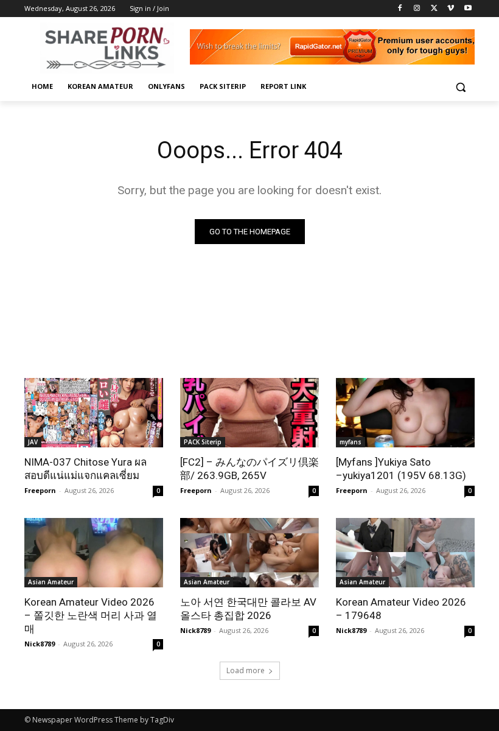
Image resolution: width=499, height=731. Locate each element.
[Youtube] (468, 9)
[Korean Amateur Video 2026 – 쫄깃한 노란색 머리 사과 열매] (93, 552)
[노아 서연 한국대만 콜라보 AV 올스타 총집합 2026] (249, 552)
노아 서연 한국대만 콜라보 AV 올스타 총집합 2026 (248, 608)
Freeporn (40, 490)
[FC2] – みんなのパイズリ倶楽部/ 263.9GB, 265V (249, 468)
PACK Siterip (203, 442)
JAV (33, 442)
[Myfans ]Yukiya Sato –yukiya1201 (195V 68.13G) (401, 468)
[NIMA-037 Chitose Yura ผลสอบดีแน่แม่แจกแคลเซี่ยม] (93, 412)
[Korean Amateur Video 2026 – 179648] (405, 552)
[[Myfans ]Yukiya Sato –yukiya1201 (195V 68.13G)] (405, 412)
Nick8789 (39, 643)
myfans (350, 442)
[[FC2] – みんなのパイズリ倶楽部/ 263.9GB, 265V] (249, 412)
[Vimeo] (451, 9)
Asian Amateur (51, 582)
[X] (434, 9)
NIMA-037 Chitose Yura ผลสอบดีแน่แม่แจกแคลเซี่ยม (85, 468)
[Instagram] (417, 9)
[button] (460, 86)
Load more (245, 670)
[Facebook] (400, 9)
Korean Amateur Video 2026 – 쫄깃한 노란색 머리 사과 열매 (90, 615)
